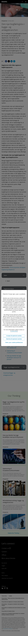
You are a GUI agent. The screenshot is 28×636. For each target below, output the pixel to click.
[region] (14, 318)
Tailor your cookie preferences (14, 342)
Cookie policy (14, 331)
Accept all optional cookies (14, 335)
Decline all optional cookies (14, 339)
